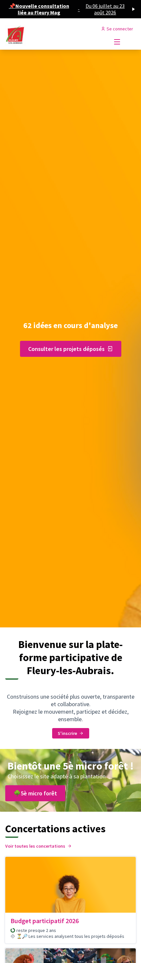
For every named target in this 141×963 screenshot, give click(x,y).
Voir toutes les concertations (35, 846)
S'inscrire (67, 733)
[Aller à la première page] (53, 35)
